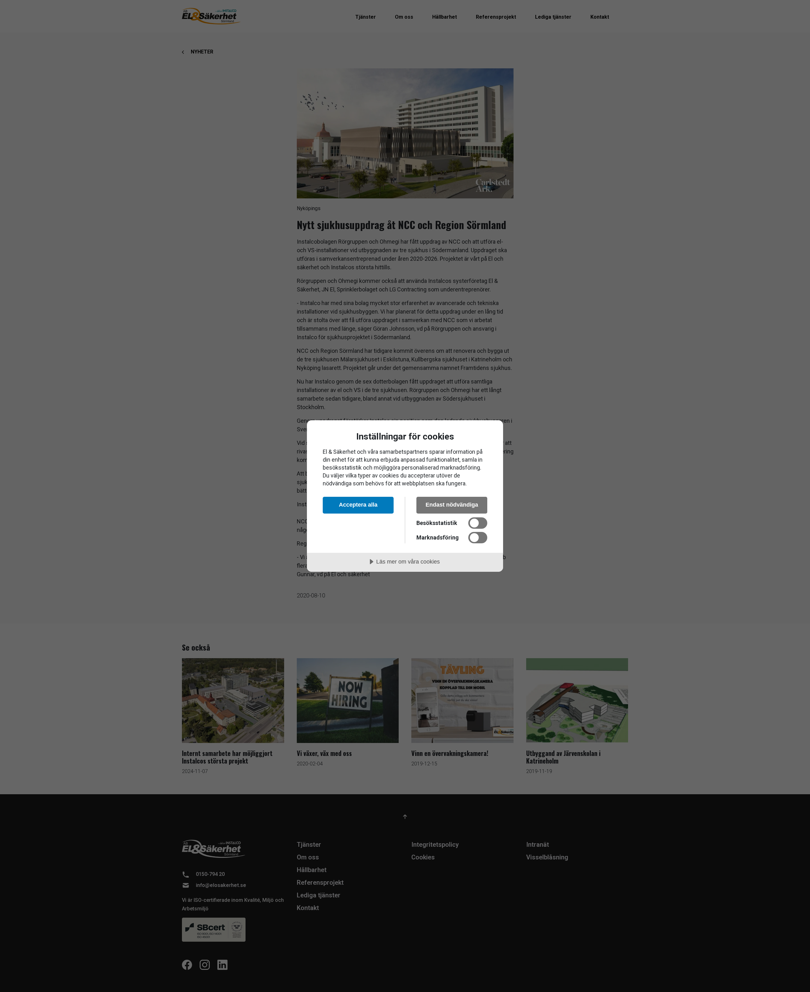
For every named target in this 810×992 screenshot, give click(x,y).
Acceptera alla (358, 505)
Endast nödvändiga (452, 505)
